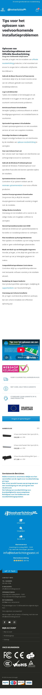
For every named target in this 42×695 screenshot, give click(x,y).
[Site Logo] (17, 9)
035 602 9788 (6, 583)
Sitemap (6, 639)
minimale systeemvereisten (12, 185)
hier (6, 602)
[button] (3, 9)
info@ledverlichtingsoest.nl (21, 553)
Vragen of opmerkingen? (21, 419)
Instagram (14, 622)
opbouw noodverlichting (26, 142)
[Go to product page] (7, 435)
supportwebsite (8, 288)
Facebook (4, 622)
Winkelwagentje (9, 636)
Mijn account (8, 632)
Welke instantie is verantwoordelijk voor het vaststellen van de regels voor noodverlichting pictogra (20, 479)
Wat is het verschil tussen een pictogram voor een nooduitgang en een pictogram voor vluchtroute (20, 485)
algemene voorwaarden (14, 611)
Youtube (9, 622)
